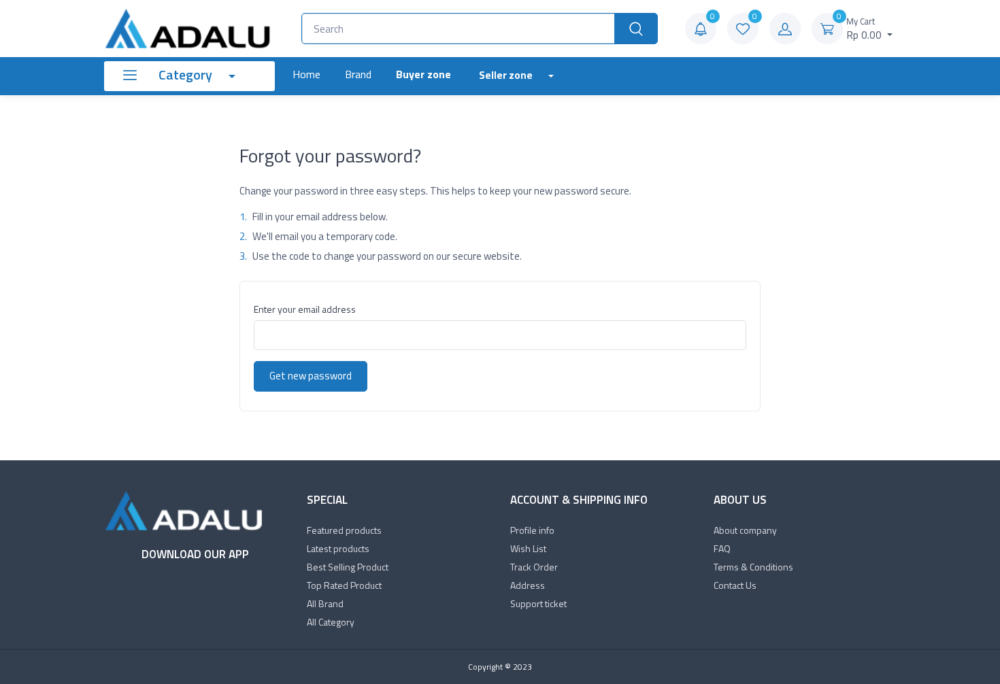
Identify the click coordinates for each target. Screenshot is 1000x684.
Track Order (534, 567)
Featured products (344, 530)
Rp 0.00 (865, 29)
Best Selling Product (347, 567)
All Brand (325, 603)
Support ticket (538, 603)
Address (527, 585)
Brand (358, 74)
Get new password (310, 375)
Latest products (338, 548)
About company (745, 530)
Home (306, 74)
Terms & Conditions (753, 567)
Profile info (532, 530)
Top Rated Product (344, 585)
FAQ (722, 548)
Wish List (528, 548)
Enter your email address (305, 309)
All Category (330, 622)
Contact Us (735, 585)
